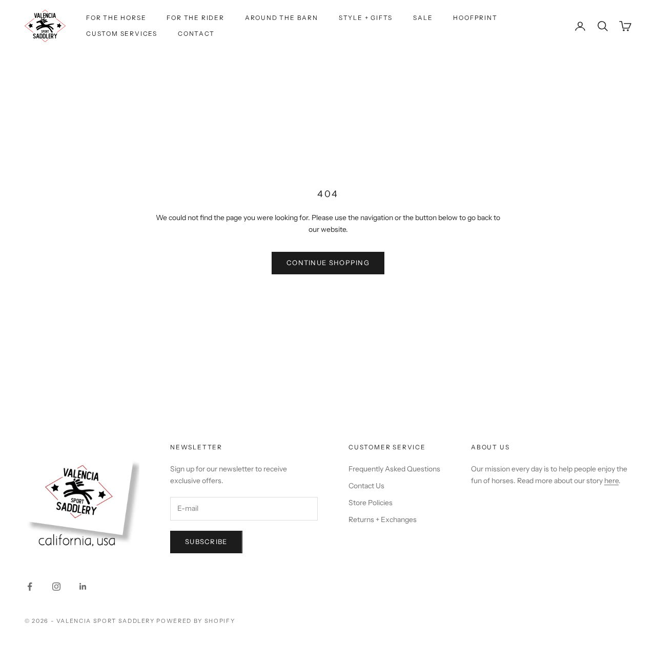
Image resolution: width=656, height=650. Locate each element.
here (611, 480)
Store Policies (370, 502)
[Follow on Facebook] (30, 586)
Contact (196, 33)
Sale (423, 17)
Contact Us (366, 485)
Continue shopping (328, 262)
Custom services (121, 33)
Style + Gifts (366, 17)
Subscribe (206, 541)
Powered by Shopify (195, 620)
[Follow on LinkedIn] (83, 586)
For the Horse (116, 17)
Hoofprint (475, 17)
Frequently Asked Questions (394, 468)
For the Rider (195, 17)
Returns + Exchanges (382, 519)
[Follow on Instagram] (56, 586)
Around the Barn (281, 17)
